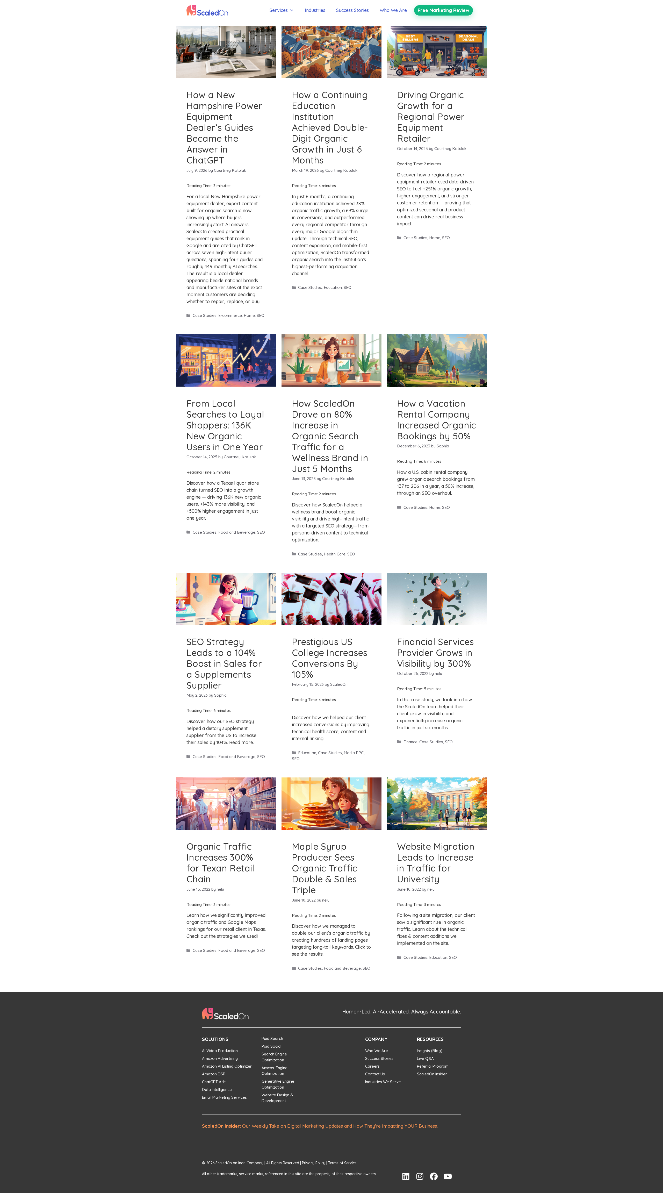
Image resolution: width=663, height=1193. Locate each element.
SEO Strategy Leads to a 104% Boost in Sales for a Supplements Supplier (224, 663)
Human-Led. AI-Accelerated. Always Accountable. (401, 1011)
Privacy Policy (313, 1163)
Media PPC (354, 752)
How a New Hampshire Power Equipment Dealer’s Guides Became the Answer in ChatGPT (224, 127)
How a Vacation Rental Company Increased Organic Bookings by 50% (436, 420)
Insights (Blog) (429, 1050)
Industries (315, 10)
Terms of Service (342, 1163)
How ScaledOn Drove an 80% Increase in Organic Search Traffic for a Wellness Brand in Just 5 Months (330, 436)
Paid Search (272, 1038)
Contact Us (375, 1073)
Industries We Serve (383, 1081)
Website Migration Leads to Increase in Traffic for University (435, 863)
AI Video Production (220, 1050)
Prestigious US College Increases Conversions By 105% (329, 658)
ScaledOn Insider (432, 1073)
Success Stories (352, 10)
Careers (372, 1066)
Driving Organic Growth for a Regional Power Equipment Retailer (431, 116)
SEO (260, 315)
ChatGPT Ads (214, 1081)
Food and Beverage (236, 532)
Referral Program (433, 1066)
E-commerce (230, 315)
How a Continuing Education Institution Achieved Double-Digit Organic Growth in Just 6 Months (330, 127)
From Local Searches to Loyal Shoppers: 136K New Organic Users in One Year (225, 425)
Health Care (334, 554)
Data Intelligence (217, 1089)
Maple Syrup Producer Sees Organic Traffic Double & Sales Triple (324, 868)
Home (249, 315)
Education (333, 287)
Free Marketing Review (443, 10)
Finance (410, 741)
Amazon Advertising (220, 1058)
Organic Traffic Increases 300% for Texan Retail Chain (220, 863)
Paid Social (271, 1046)
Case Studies (205, 315)
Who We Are (393, 10)
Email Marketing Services (224, 1097)
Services (279, 10)
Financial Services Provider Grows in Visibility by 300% (435, 652)
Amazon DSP (213, 1073)
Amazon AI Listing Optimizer (227, 1066)
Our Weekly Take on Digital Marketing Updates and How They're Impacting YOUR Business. (320, 1126)
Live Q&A (425, 1058)
